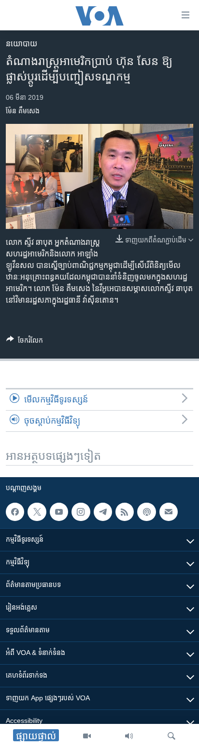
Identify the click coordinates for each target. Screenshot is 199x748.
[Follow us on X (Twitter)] (37, 512)
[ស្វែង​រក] (171, 736)
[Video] (86, 736)
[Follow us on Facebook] (15, 512)
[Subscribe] (168, 512)
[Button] (24, 342)
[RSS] (124, 512)
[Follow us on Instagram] (80, 512)
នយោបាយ (21, 44)
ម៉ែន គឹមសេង (23, 111)
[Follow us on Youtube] (59, 512)
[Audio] (128, 736)
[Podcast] (146, 512)
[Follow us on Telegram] (103, 512)
